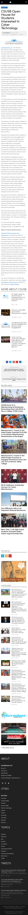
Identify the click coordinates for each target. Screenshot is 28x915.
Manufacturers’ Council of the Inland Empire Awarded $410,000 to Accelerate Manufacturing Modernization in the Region (14, 433)
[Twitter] (2, 555)
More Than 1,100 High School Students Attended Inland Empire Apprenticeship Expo (12, 531)
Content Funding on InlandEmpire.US (10, 778)
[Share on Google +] (14, 362)
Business (3, 834)
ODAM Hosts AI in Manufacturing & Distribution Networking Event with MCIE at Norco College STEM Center (13, 408)
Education (4, 7)
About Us (3, 768)
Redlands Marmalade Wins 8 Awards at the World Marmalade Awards (19, 663)
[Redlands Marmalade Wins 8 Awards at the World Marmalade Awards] (5, 663)
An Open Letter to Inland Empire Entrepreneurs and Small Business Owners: (18, 297)
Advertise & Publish (6, 775)
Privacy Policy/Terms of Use (16, 908)
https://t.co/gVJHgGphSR (7, 892)
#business (4, 884)
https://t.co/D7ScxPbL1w (7, 882)
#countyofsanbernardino (20, 873)
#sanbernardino (16, 893)
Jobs (2, 839)
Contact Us (4, 770)
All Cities (4, 795)
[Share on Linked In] (20, 362)
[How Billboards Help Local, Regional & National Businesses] (14, 499)
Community (4, 844)
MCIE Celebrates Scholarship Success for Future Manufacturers (12, 487)
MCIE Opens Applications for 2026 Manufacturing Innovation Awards (18, 630)
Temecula (3, 817)
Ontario (3, 810)
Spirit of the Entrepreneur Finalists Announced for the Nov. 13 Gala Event (14, 370)
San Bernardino (13, 34)
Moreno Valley (5, 805)
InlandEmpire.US (6, 765)
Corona (3, 812)
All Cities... (3, 822)
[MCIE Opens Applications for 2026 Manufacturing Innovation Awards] (5, 630)
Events (3, 846)
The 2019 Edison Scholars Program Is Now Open (14, 379)
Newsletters (4, 773)
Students (21, 34)
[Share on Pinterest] (17, 362)
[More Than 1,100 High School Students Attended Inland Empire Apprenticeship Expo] (14, 520)
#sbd (22, 893)
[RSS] (6, 555)
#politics (11, 873)
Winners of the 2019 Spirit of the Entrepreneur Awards (19, 311)
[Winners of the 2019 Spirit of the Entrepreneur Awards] (5, 312)
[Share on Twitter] (10, 362)
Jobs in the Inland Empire (11, 913)
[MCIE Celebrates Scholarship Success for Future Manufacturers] (14, 476)
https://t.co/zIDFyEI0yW (18, 872)
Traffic (2, 858)
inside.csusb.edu (14, 284)
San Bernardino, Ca (6, 47)
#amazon (9, 893)
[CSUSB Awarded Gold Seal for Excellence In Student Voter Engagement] (5, 325)
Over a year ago (6, 875)
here (8, 74)
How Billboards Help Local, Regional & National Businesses (13, 509)
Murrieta (3, 820)
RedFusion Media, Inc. (16, 906)
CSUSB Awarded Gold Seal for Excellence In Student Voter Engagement (19, 325)
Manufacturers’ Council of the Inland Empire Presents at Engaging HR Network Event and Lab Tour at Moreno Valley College (13, 460)
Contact (20, 913)
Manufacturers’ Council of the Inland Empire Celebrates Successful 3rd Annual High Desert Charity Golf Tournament (19, 593)
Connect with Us (19, 911)
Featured (3, 851)
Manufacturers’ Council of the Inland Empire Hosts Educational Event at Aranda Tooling (18, 699)
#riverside (9, 884)
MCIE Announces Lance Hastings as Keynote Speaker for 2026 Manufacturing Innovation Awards (18, 620)
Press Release (6, 32)
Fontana (3, 803)
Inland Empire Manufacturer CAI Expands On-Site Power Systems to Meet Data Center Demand (19, 640)
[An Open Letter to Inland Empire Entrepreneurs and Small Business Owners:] (5, 296)
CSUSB (7, 34)
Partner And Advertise (10, 911)
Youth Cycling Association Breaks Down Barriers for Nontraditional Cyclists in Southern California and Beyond (19, 342)
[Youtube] (10, 555)
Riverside (3, 798)
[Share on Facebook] (7, 362)
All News (3, 841)
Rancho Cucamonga (6, 808)
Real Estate (4, 856)
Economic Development (7, 853)
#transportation (5, 895)
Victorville (3, 815)
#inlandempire (5, 873)
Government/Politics (6, 848)
